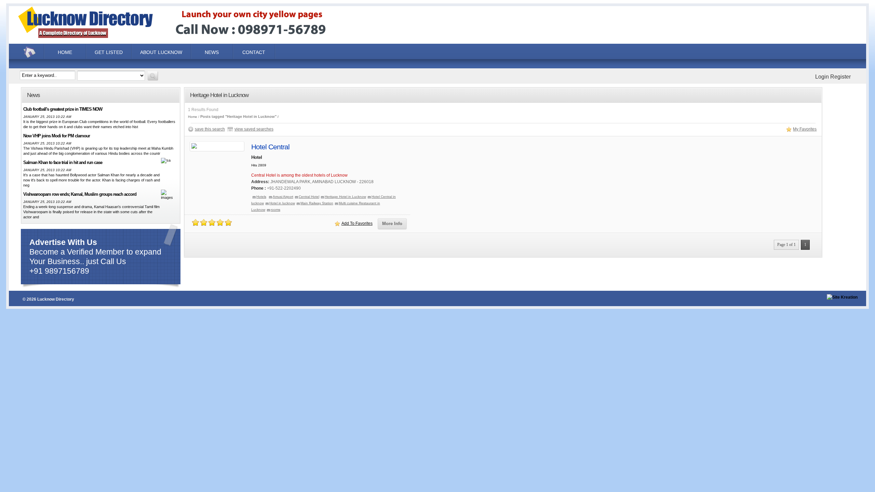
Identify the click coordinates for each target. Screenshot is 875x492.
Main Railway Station (316, 203)
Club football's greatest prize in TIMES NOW (62, 109)
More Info (392, 223)
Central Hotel (309, 197)
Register (840, 77)
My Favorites (805, 129)
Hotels (261, 197)
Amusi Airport (283, 197)
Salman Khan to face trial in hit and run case (62, 162)
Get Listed (109, 52)
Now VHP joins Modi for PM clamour (56, 135)
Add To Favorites (357, 223)
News (212, 52)
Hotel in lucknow (282, 203)
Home (30, 52)
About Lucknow (161, 52)
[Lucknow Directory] (182, 39)
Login (822, 77)
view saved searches (253, 129)
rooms (275, 209)
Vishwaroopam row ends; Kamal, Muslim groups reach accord (79, 194)
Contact (253, 52)
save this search (210, 129)
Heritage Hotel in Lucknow (345, 197)
